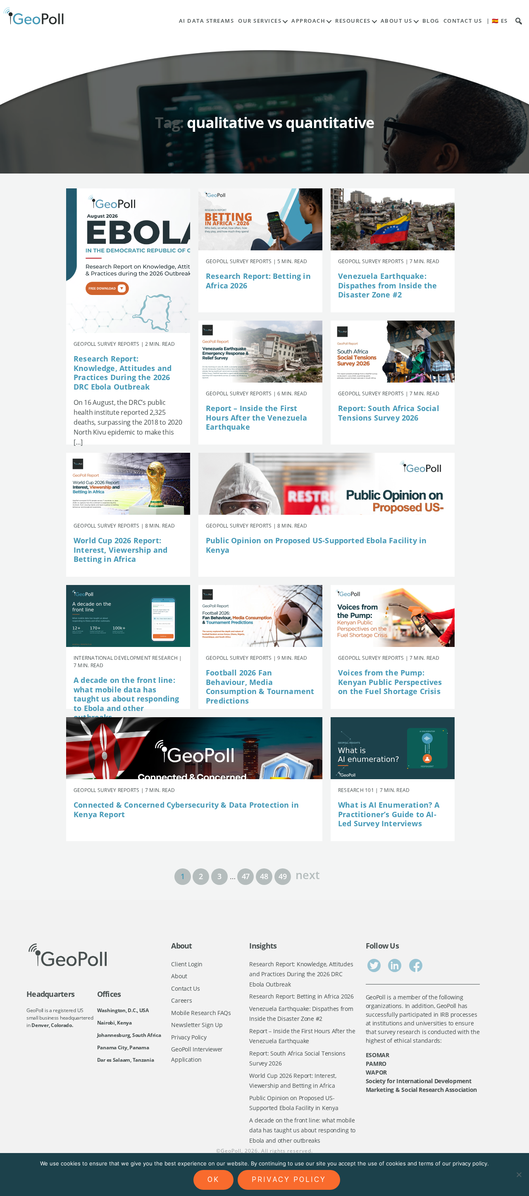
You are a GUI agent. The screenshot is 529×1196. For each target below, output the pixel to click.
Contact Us (462, 21)
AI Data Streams (206, 21)
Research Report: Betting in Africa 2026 (258, 280)
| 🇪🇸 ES (497, 21)
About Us (396, 21)
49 (282, 876)
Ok (213, 1179)
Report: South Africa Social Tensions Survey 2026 (388, 413)
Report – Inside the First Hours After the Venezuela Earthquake (256, 417)
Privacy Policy (188, 1037)
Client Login (187, 964)
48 (264, 876)
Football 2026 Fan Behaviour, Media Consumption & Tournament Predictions (260, 687)
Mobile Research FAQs (201, 1013)
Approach (308, 21)
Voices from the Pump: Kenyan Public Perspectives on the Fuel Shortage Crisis (390, 682)
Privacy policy (289, 1179)
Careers (181, 1000)
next (307, 874)
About (179, 976)
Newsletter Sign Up (196, 1025)
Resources (353, 21)
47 (246, 876)
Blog (430, 21)
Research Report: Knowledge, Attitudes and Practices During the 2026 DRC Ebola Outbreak (123, 373)
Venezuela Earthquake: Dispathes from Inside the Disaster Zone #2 (387, 285)
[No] (519, 1174)
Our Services (259, 21)
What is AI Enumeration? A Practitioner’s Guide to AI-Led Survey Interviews (389, 814)
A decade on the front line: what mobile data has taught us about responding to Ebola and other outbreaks (126, 698)
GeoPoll (231, 1150)
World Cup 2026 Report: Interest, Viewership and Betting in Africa (120, 549)
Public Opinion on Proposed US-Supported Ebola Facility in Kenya (316, 545)
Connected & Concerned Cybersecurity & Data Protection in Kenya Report (186, 809)
